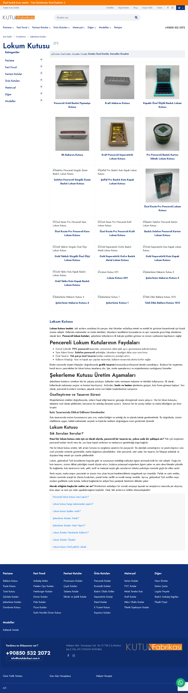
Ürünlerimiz (21, 36)
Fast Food (22, 27)
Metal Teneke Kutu (133, 591)
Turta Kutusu (9, 591)
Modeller (104, 27)
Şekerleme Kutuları (12, 602)
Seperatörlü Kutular (103, 596)
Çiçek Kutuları (70, 586)
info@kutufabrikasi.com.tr (25, 658)
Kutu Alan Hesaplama (60, 676)
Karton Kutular (131, 581)
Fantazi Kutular (40, 27)
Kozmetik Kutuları (102, 586)
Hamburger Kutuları (43, 591)
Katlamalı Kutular (11, 630)
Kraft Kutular (130, 596)
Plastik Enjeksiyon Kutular (136, 607)
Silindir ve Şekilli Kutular (75, 596)
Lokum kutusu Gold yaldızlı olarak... (70, 547)
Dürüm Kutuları (40, 596)
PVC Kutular (130, 586)
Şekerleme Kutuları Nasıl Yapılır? (69, 525)
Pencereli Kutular (102, 581)
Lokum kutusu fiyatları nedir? (67, 511)
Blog (135, 7)
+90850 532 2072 (28, 653)
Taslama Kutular (71, 591)
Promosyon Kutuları (73, 581)
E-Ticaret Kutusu (102, 607)
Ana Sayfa (7, 36)
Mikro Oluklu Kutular (134, 602)
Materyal (78, 27)
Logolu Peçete (162, 591)
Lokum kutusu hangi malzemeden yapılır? (73, 504)
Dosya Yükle (147, 7)
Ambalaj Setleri (40, 581)
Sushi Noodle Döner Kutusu (47, 612)
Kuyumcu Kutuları (102, 612)
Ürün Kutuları (60, 27)
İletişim (118, 27)
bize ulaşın (55, 490)
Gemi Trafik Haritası (13, 676)
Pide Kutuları (39, 602)
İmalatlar (110, 7)
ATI (4, 688)
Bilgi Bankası (123, 7)
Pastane (7, 27)
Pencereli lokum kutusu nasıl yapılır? (71, 497)
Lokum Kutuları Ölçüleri (64, 539)
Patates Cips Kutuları (43, 586)
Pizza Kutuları (40, 607)
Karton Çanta (161, 586)
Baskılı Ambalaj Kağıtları (167, 596)
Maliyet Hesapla (104, 676)
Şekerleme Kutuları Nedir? (66, 518)
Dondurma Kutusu (11, 607)
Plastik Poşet (161, 602)
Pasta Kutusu (9, 586)
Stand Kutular (100, 602)
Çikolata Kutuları (11, 596)
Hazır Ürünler (161, 581)
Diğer (91, 27)
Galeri (159, 7)
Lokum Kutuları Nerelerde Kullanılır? (71, 532)
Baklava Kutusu (10, 581)
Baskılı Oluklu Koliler (104, 591)
